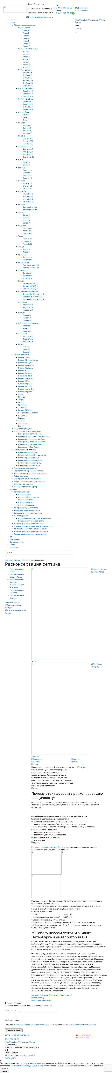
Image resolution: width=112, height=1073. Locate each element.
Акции (12, 544)
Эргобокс (22, 270)
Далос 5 (26, 217)
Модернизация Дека (23, 428)
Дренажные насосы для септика (28, 513)
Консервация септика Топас (30, 434)
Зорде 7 (26, 252)
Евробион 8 (28, 94)
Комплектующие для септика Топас (29, 523)
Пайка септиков (21, 476)
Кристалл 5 (27, 257)
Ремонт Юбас (24, 381)
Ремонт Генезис (25, 376)
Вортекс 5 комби (30, 207)
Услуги (12, 22)
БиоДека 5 (27, 75)
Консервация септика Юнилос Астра (34, 436)
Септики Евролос (25, 502)
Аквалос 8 (27, 331)
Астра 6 (26, 59)
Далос (21, 212)
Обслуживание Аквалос (28, 323)
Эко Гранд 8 (28, 154)
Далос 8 (26, 220)
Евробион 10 (28, 96)
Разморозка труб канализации (27, 479)
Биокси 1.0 (27, 183)
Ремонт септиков (21, 355)
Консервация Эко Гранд (28, 447)
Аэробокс (22, 302)
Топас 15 (26, 46)
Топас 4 (26, 30)
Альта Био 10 (28, 202)
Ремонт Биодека (25, 363)
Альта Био (22, 191)
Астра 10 (26, 65)
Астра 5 (26, 57)
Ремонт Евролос (25, 384)
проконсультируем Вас (51, 847)
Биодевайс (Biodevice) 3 (33, 294)
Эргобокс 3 (27, 273)
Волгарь (21, 123)
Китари (21, 281)
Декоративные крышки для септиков (30, 534)
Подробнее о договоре (41, 1000)
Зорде (21, 246)
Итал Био (22, 225)
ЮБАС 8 (26, 165)
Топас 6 (26, 36)
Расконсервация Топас (28, 452)
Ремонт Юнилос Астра (28, 360)
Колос (20, 344)
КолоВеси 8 (28, 107)
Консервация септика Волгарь (31, 444)
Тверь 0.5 (27, 241)
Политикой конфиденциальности (81, 1024)
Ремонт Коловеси (25, 368)
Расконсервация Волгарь (29, 465)
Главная (13, 20)
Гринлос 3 (27, 315)
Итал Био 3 (27, 228)
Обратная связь (81, 10)
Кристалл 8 (27, 260)
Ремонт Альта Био (26, 389)
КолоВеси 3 (28, 101)
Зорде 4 (26, 249)
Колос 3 (26, 347)
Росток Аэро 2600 (31, 265)
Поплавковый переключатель (31, 521)
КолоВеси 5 (28, 104)
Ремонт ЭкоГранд (25, 378)
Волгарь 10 (27, 133)
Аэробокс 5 (28, 307)
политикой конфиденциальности (28, 1066)
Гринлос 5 (27, 318)
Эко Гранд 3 (28, 149)
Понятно (4, 1071)
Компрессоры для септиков (26, 508)
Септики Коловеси (26, 505)
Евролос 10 (27, 178)
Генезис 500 (28, 141)
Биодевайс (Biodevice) (28, 291)
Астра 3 (26, 51)
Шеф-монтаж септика (23, 484)
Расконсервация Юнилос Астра (32, 455)
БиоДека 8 (27, 78)
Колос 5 (26, 349)
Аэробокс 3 (28, 304)
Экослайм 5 (28, 339)
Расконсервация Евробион (30, 460)
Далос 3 (26, 215)
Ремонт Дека (23, 370)
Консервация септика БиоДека (31, 439)
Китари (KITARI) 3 (30, 283)
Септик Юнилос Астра (28, 49)
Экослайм (22, 334)
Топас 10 (26, 43)
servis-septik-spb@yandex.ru (41, 17)
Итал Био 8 (27, 233)
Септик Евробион (25, 88)
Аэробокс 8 (28, 310)
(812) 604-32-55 (82, 8)
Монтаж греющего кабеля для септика (30, 473)
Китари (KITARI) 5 (30, 286)
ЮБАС (21, 159)
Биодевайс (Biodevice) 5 (33, 297)
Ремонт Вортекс (25, 392)
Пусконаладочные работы (25, 468)
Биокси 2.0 (27, 188)
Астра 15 (26, 67)
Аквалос (21, 421)
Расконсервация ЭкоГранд (29, 463)
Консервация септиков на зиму (27, 431)
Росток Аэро (23, 262)
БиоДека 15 (28, 83)
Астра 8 (26, 62)
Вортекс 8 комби (30, 210)
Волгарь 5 (27, 128)
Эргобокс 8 (27, 278)
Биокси (21, 181)
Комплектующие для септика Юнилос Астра (33, 526)
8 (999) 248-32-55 (64, 13)
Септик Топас (24, 28)
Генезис (21, 136)
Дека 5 (26, 117)
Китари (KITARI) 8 (30, 289)
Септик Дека (23, 112)
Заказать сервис (12, 602)
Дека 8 (26, 120)
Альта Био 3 (28, 194)
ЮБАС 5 (26, 162)
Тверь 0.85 (27, 244)
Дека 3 (26, 115)
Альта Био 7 (28, 199)
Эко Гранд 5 (28, 152)
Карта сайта (10, 1058)
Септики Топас (24, 494)
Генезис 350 (28, 138)
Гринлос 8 (27, 320)
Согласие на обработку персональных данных (32, 1024)
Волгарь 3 (27, 125)
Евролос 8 (27, 175)
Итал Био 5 (27, 231)
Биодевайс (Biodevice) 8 (33, 299)
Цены (12, 537)
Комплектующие (21, 515)
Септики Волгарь (25, 500)
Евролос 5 (27, 173)
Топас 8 (26, 38)
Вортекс (21, 204)
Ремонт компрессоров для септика (29, 481)
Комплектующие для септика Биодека (30, 529)
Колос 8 (26, 352)
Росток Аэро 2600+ (31, 268)
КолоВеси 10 (28, 109)
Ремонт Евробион (26, 365)
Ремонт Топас (24, 357)
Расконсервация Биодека (29, 457)
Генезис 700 (28, 144)
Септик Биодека (25, 70)
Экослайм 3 (28, 336)
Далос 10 (26, 223)
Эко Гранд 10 (28, 157)
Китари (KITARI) (25, 410)
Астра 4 (26, 54)
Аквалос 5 (27, 328)
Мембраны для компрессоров (27, 510)
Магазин (13, 489)
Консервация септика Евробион (32, 442)
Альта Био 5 (28, 196)
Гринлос (21, 312)
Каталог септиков (21, 492)
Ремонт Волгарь (25, 373)
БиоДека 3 (27, 72)
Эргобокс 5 (27, 275)
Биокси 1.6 (27, 186)
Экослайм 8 (28, 341)
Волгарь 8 (27, 130)
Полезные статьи (17, 542)
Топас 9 (26, 41)
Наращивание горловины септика (28, 471)
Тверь (20, 236)
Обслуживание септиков (24, 25)
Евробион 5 (28, 91)
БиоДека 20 (28, 86)
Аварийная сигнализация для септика (34, 518)
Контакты (14, 547)
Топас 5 (26, 33)
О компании (15, 539)
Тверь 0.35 (27, 239)
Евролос (22, 167)
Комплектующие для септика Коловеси (31, 531)
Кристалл (22, 254)
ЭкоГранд (22, 146)
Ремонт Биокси (25, 386)
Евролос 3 (27, 170)
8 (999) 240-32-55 (64, 8)
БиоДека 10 (28, 80)
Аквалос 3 (27, 326)
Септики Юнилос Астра (28, 497)
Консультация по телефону (25, 486)
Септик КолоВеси (25, 99)
